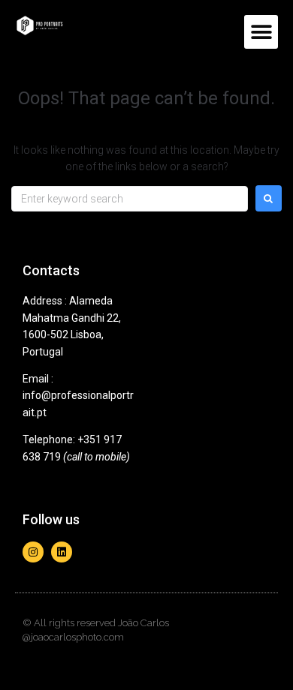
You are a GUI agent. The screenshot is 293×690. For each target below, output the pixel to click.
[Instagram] (33, 552)
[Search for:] (129, 199)
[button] (261, 32)
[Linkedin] (61, 552)
